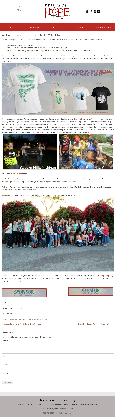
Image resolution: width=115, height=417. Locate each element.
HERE (47, 275)
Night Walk (78, 119)
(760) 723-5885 (48, 413)
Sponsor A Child (103, 27)
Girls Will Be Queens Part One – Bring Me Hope (96, 324)
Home (11, 27)
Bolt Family (57, 27)
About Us (34, 27)
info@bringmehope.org (64, 413)
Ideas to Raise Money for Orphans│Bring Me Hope (21, 324)
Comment (6, 340)
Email (4, 365)
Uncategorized (32, 319)
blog (72, 400)
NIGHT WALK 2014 (25, 40)
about (52, 400)
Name (5, 356)
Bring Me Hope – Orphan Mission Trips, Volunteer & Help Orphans (57, 11)
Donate (80, 27)
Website (5, 373)
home (43, 400)
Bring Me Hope (27, 50)
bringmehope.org (106, 275)
